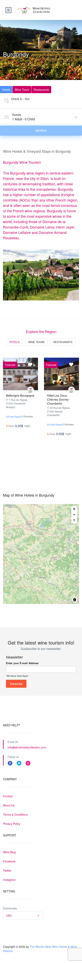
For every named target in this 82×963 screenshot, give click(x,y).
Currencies (10, 908)
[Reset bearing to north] (74, 520)
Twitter (7, 870)
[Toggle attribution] (74, 600)
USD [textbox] (9, 915)
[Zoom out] (74, 515)
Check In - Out (20, 99)
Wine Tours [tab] (22, 90)
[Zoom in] (74, 509)
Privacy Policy (11, 824)
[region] (41, 554)
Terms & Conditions (15, 814)
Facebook (9, 861)
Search (41, 131)
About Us (9, 805)
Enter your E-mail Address (22, 663)
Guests (16, 115)
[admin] (30, 389)
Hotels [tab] (6, 90)
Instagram (9, 880)
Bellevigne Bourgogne (20, 395)
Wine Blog (9, 852)
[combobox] (23, 915)
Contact (8, 796)
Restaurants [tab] (41, 90)
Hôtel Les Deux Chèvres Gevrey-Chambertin (58, 399)
